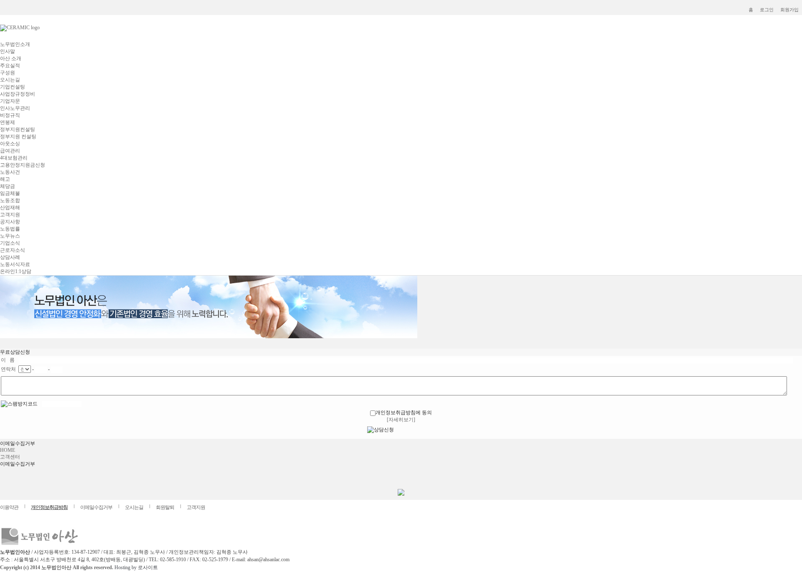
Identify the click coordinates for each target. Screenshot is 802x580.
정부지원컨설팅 (17, 129)
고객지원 (10, 215)
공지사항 (10, 222)
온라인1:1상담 (15, 271)
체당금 (7, 186)
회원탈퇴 (165, 507)
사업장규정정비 (17, 94)
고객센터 (10, 457)
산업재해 (10, 207)
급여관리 (10, 151)
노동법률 (10, 229)
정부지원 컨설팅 (18, 136)
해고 (5, 179)
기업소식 (10, 243)
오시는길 (10, 80)
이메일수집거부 (96, 507)
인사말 (7, 51)
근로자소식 (12, 250)
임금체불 (10, 193)
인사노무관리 (15, 108)
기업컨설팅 (12, 87)
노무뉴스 (10, 236)
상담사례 (10, 257)
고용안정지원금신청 (22, 165)
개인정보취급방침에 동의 (404, 412)
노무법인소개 (15, 44)
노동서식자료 (15, 264)
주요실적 (10, 65)
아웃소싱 (10, 144)
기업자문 (10, 101)
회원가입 (789, 9)
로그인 (767, 9)
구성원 (7, 73)
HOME (7, 450)
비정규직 (10, 115)
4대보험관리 (14, 158)
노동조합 (10, 200)
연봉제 (7, 122)
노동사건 (10, 172)
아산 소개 (10, 58)
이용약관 (9, 507)
